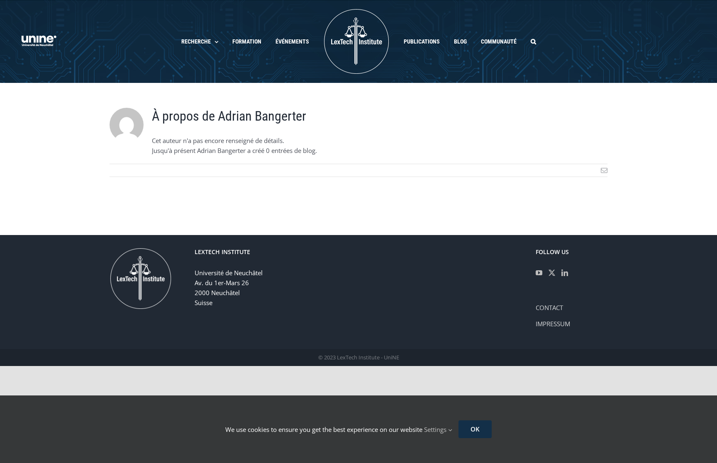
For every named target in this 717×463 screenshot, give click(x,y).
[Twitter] (552, 272)
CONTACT (549, 307)
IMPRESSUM (553, 324)
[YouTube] (539, 272)
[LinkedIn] (564, 272)
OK (475, 429)
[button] (515, 41)
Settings (436, 429)
